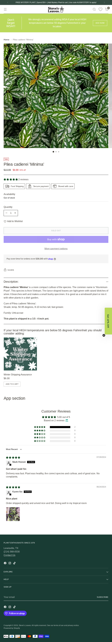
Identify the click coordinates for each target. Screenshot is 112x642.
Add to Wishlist (14, 221)
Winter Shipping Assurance (18, 374)
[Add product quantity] (15, 213)
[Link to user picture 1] (13, 514)
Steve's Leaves (25, 625)
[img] (13, 457)
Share (10, 270)
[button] (11, 179)
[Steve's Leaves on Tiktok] (14, 564)
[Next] (104, 2)
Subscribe (102, 597)
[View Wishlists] (101, 9)
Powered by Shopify (12, 628)
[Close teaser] (103, 335)
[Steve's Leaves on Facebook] (5, 564)
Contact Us (9, 555)
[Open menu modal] (5, 9)
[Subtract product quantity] (6, 213)
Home (6, 39)
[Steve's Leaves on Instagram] (10, 564)
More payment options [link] (56, 248)
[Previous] (8, 2)
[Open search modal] (94, 9)
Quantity (8, 207)
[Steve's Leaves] (56, 9)
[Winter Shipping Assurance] (20, 354)
